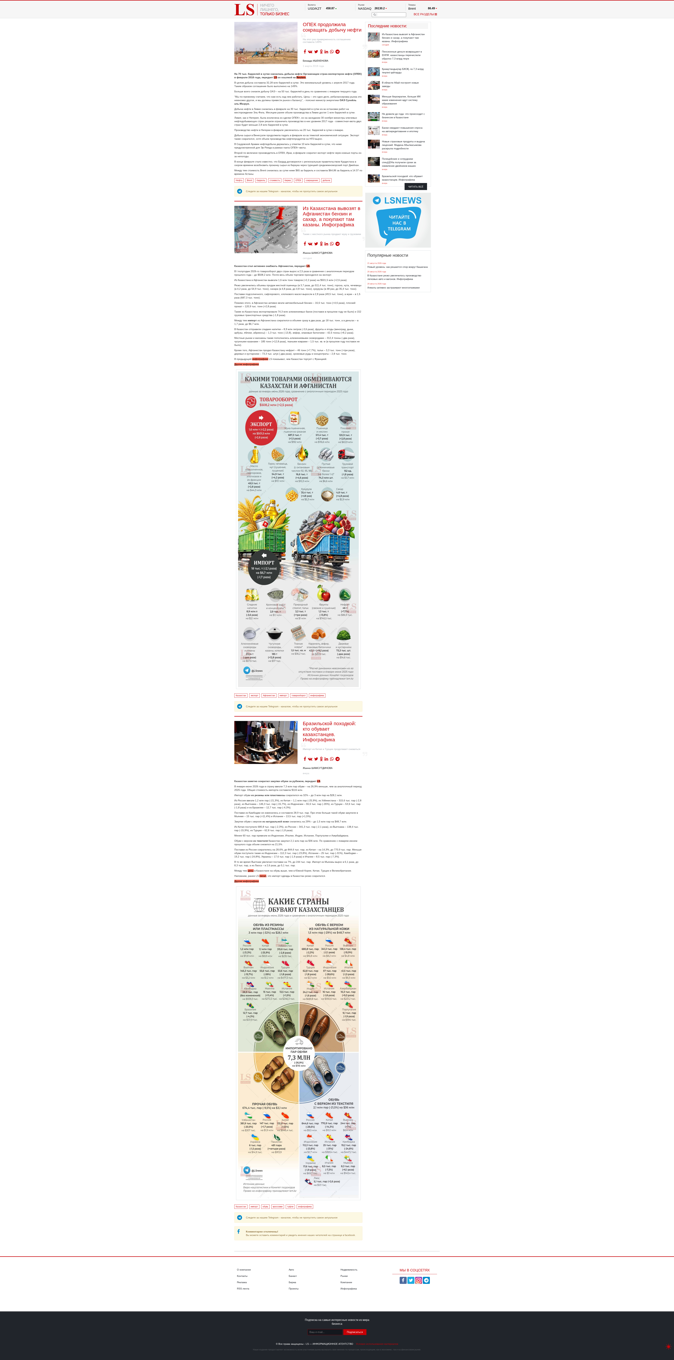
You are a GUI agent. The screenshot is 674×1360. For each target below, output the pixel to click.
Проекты (294, 1288)
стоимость (275, 180)
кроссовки (278, 1206)
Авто (291, 1269)
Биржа (292, 1282)
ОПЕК (298, 180)
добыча (326, 180)
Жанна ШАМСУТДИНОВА (317, 252)
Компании (346, 1282)
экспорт (254, 695)
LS (275, 77)
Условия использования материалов (377, 1343)
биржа (288, 180)
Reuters (301, 77)
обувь (265, 1206)
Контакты (242, 1276)
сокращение (312, 180)
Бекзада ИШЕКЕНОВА (315, 60)
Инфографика (349, 1288)
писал (262, 875)
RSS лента (243, 1288)
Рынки (344, 1276)
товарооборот (299, 695)
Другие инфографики (246, 364)
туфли (290, 1206)
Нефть (239, 180)
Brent (249, 180)
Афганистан (269, 695)
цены (251, 870)
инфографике (260, 359)
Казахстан (241, 695)
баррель (261, 180)
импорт (283, 695)
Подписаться (355, 1332)
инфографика (317, 695)
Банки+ (293, 1276)
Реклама (242, 1282)
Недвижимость (349, 1269)
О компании (244, 1269)
